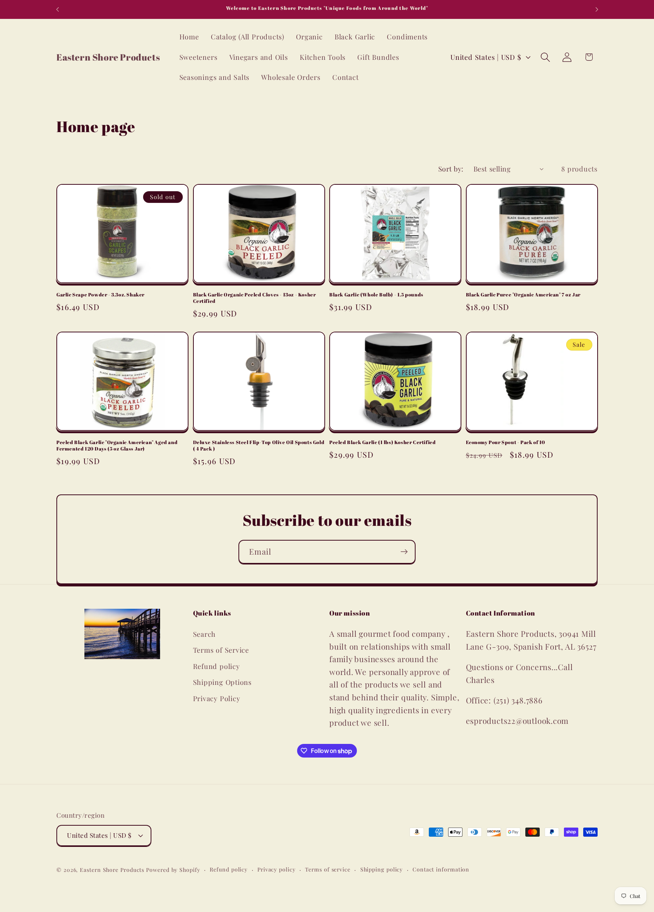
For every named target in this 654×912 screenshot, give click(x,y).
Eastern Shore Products (112, 869)
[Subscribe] (404, 552)
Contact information (441, 869)
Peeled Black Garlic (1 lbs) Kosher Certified (382, 442)
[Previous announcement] (57, 9)
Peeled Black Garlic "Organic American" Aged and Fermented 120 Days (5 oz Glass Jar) (117, 445)
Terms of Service (221, 650)
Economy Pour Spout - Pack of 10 (506, 442)
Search (204, 634)
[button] (545, 57)
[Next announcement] (597, 9)
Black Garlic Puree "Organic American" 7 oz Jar (523, 295)
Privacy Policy (216, 698)
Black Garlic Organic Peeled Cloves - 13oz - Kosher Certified (254, 298)
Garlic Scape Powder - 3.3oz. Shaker (100, 295)
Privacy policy (276, 869)
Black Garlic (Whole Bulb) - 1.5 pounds (376, 295)
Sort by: (451, 168)
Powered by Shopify (173, 869)
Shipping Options (222, 682)
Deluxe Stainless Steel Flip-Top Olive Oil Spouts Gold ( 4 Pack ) (259, 445)
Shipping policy (381, 869)
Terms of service (327, 869)
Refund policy (216, 666)
